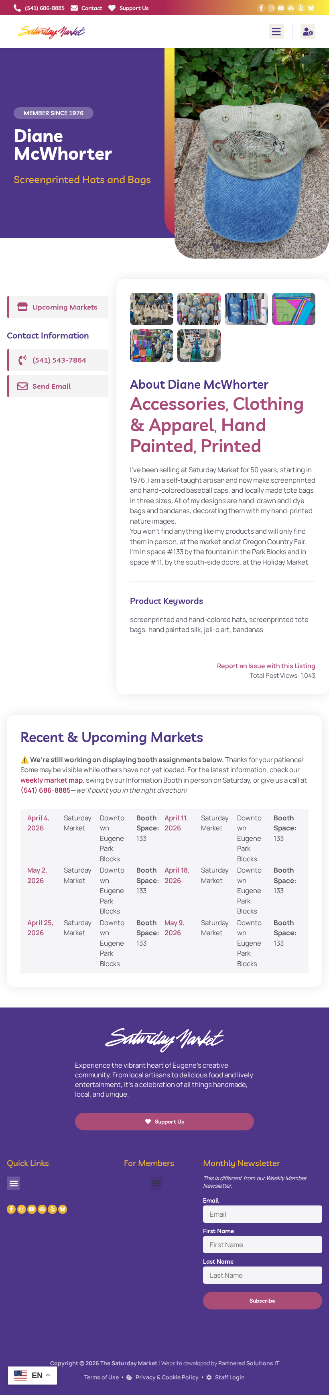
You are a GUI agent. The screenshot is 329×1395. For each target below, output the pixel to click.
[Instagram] (270, 8)
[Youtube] (280, 8)
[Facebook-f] (261, 8)
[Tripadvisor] (290, 8)
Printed (231, 445)
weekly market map (51, 780)
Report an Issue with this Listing (266, 665)
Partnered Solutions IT (248, 1363)
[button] (276, 31)
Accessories (177, 403)
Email (211, 1200)
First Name (218, 1231)
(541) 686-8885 (45, 790)
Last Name (218, 1261)
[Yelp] (301, 8)
